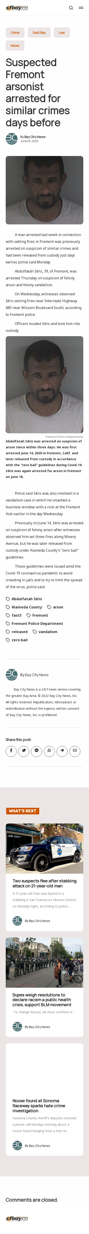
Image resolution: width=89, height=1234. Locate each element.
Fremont (40, 615)
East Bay (39, 32)
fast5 (16, 615)
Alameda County (27, 607)
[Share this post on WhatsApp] (49, 751)
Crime (15, 32)
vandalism (48, 631)
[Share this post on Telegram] (62, 751)
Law (62, 32)
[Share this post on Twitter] (23, 751)
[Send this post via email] (74, 751)
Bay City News (35, 137)
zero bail (20, 639)
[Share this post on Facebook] (11, 751)
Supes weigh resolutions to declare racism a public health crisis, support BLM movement (42, 999)
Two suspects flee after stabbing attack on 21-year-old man (44, 883)
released (20, 631)
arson (58, 607)
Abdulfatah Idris (27, 598)
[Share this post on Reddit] (36, 751)
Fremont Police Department (37, 623)
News (15, 45)
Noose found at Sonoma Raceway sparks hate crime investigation (39, 1105)
